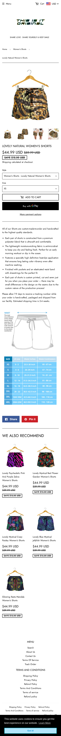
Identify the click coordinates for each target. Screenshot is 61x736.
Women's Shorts (19, 49)
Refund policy (30, 696)
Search (30, 647)
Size (4, 182)
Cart (42, 3)
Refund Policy (30, 684)
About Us (30, 652)
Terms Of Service (30, 660)
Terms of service (30, 692)
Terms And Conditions (30, 688)
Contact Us (30, 656)
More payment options (30, 214)
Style (4, 170)
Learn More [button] (45, 723)
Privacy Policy (30, 680)
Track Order (30, 664)
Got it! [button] (30, 730)
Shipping (6, 162)
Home (4, 49)
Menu (8, 3)
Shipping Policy (30, 676)
